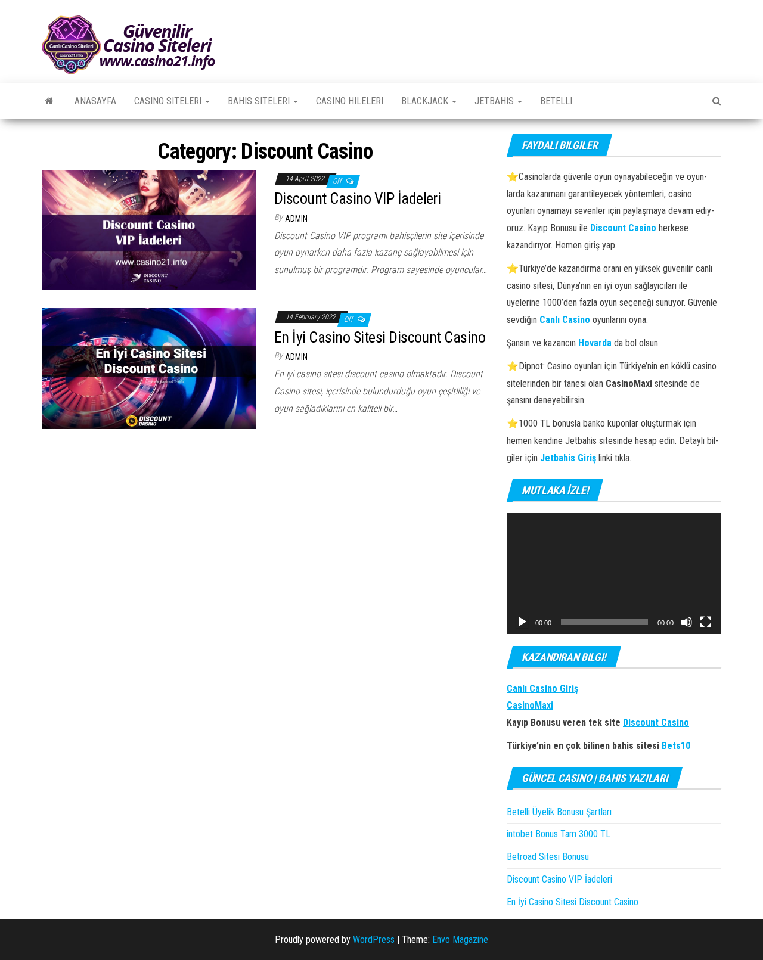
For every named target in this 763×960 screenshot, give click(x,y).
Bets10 (676, 745)
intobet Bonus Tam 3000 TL (558, 834)
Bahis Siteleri (260, 101)
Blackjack (426, 101)
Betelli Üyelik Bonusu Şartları (560, 812)
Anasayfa (95, 101)
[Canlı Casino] (49, 101)
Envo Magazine (460, 939)
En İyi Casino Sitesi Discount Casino (379, 337)
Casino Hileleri (349, 101)
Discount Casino (656, 722)
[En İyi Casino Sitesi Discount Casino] (149, 368)
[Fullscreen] (706, 622)
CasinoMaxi (530, 705)
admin (296, 218)
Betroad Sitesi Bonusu (548, 856)
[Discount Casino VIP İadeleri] (149, 229)
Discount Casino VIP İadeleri (357, 198)
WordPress (374, 939)
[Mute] (687, 622)
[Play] (522, 622)
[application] (614, 573)
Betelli (556, 101)
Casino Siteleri (169, 101)
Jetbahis (495, 101)
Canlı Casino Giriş (542, 688)
